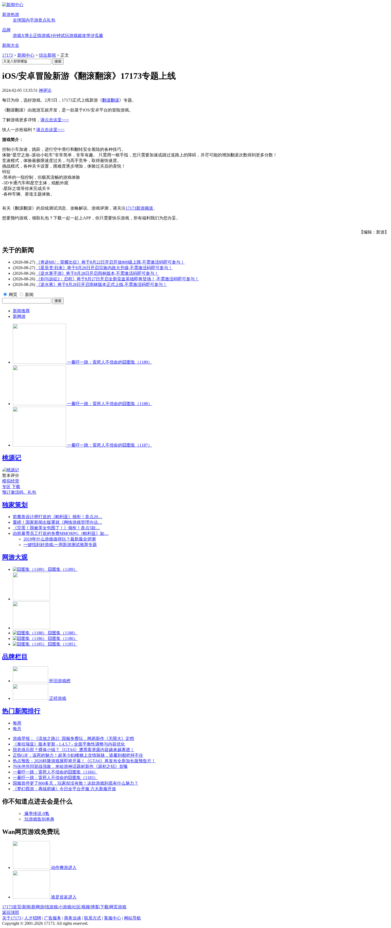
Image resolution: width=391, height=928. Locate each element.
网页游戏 (117, 907)
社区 (76, 907)
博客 (95, 907)
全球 (17, 20)
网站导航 (132, 918)
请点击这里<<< (54, 120)
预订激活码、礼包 (19, 492)
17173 (7, 55)
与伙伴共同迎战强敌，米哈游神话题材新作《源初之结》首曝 (70, 766)
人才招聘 (32, 918)
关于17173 (11, 918)
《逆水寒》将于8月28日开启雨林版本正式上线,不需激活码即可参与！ (101, 284)
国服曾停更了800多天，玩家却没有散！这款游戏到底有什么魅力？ (75, 783)
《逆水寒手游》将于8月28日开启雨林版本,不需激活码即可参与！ (97, 273)
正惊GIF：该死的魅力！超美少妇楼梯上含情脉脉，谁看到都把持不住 (78, 755)
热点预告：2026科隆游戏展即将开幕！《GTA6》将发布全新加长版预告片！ (84, 761)
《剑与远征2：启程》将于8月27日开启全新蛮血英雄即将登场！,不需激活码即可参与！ (117, 279)
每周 (17, 723)
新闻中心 (25, 55)
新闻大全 (10, 45)
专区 (6, 486)
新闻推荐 (21, 311)
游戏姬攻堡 (79, 35)
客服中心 (112, 918)
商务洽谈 (72, 918)
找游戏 (51, 907)
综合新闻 (47, 55)
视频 (85, 907)
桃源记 (11, 457)
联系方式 (92, 918)
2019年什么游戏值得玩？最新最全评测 (59, 539)
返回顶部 (10, 912)
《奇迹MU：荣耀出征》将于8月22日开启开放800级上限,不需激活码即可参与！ (110, 262)
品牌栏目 (15, 656)
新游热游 (10, 14)
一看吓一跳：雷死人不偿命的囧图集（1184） (55, 772)
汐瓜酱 (96, 35)
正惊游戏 (41, 35)
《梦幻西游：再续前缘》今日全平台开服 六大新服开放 (64, 788)
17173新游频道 (139, 208)
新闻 (29, 294)
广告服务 (52, 918)
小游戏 (65, 907)
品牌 (6, 30)
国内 (25, 20)
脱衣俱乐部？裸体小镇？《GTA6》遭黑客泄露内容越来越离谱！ (73, 749)
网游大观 (15, 557)
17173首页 (11, 907)
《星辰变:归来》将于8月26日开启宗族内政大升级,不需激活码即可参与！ (104, 267)
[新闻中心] (12, 4)
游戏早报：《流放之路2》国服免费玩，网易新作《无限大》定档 (73, 738)
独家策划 (15, 504)
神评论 (45, 90)
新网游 (19, 316)
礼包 (51, 20)
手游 (34, 20)
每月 (17, 728)
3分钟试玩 (59, 35)
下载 (16, 486)
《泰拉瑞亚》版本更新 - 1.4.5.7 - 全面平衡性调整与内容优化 (69, 744)
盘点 (42, 20)
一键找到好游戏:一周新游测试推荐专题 (60, 544)
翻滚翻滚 (110, 100)
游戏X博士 (23, 35)
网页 (13, 294)
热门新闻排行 (21, 711)
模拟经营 (10, 481)
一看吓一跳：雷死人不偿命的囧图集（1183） (55, 777)
